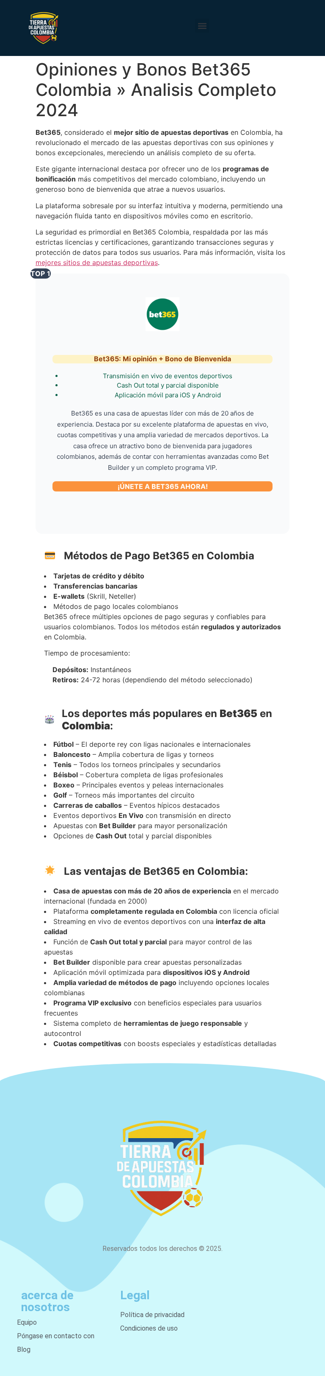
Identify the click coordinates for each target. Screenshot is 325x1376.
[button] (202, 26)
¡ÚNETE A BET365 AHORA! (163, 486)
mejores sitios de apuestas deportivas (97, 262)
